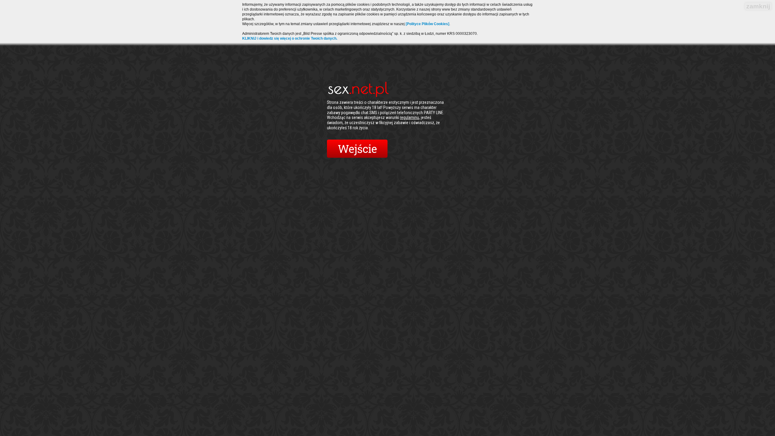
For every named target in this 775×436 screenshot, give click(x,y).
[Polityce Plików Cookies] (427, 24)
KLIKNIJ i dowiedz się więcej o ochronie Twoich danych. (289, 38)
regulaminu (409, 117)
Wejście (357, 148)
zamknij (758, 6)
